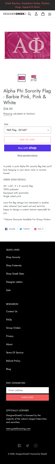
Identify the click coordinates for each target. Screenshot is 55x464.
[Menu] (49, 13)
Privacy (9, 336)
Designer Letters (14, 282)
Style (6, 124)
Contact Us (11, 311)
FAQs (9, 319)
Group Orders (13, 328)
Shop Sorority (13, 257)
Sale (8, 290)
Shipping (7, 113)
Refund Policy (13, 361)
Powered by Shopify (38, 453)
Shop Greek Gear (15, 273)
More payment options (27, 155)
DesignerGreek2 (22, 453)
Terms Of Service (14, 352)
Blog (8, 369)
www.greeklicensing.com (18, 428)
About (9, 344)
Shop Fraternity (14, 265)
